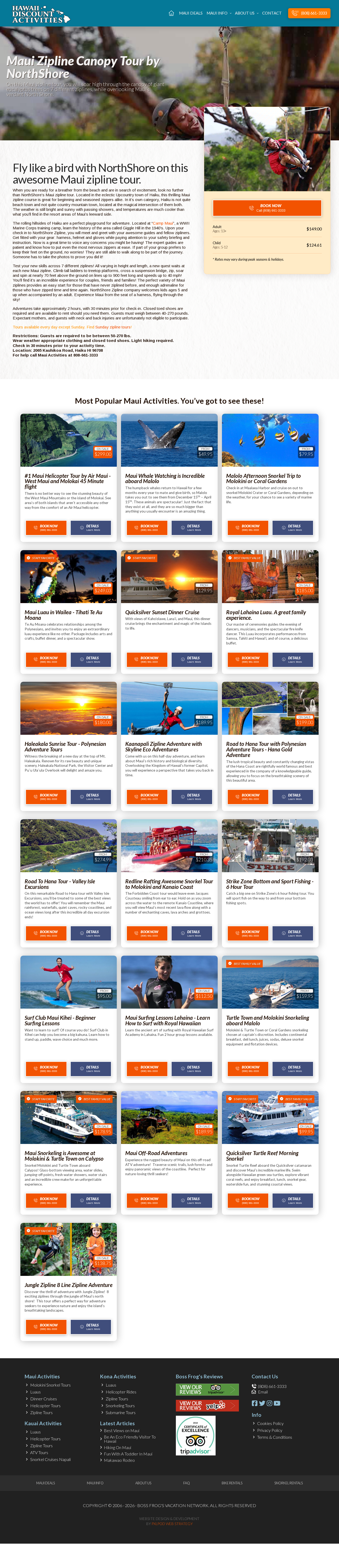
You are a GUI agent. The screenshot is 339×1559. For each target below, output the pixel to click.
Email (263, 1391)
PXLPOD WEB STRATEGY (172, 1524)
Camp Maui (163, 223)
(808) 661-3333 (272, 1386)
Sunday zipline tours (113, 327)
